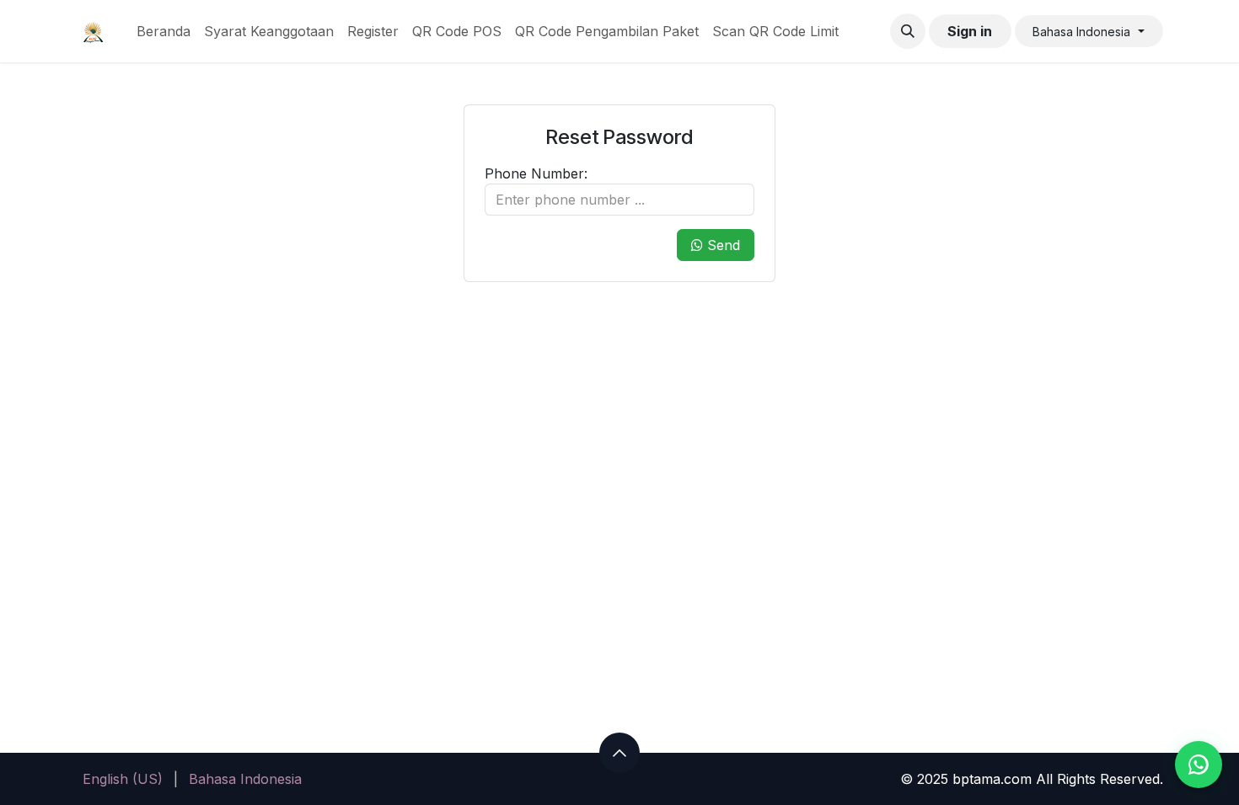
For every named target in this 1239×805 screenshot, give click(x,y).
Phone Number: (536, 173)
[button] (907, 31)
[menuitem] (163, 31)
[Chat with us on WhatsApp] (1198, 764)
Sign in (969, 31)
